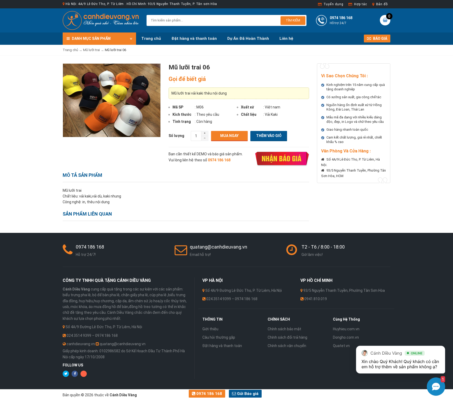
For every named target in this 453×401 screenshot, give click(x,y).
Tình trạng (181, 121)
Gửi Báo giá (247, 393)
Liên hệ (286, 38)
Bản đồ (382, 4)
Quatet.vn (341, 346)
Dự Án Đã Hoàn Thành (248, 38)
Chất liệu (248, 114)
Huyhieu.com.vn (346, 329)
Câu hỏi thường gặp (218, 337)
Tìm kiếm (293, 20)
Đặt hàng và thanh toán (194, 38)
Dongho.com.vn (346, 337)
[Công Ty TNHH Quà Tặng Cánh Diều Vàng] (101, 20)
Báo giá (379, 38)
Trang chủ (151, 38)
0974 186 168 (208, 393)
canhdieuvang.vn (81, 344)
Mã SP (177, 107)
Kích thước (181, 114)
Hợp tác (360, 4)
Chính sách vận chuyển (287, 346)
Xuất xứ (247, 107)
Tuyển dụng (333, 4)
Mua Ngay (229, 136)
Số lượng (176, 136)
